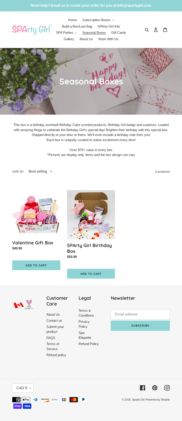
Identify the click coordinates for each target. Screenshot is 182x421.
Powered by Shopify (158, 399)
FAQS (50, 338)
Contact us (54, 320)
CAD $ (21, 388)
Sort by (18, 171)
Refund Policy (89, 344)
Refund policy (56, 355)
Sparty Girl (138, 399)
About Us (53, 314)
